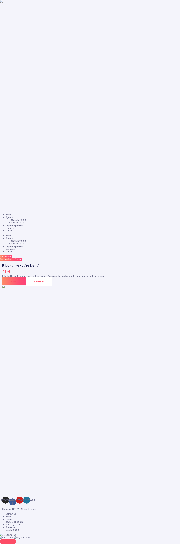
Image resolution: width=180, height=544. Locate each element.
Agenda (9, 217)
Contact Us (11, 514)
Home (9, 214)
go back (14, 281)
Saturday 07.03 (18, 220)
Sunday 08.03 (17, 222)
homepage (39, 281)
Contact (9, 230)
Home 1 (9, 516)
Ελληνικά (9, 537)
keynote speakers (14, 225)
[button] (6, 256)
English (12, 535)
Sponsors (10, 228)
